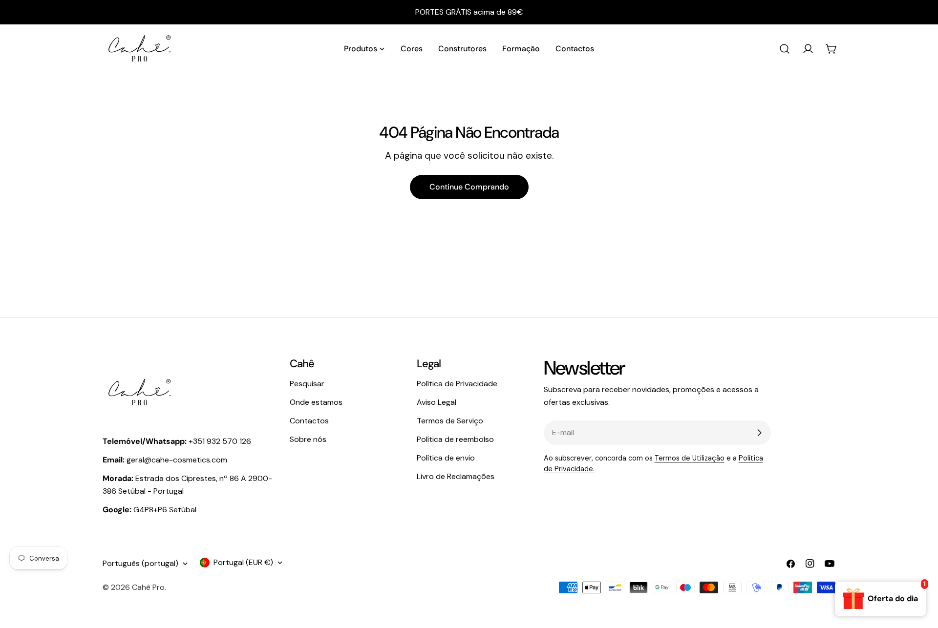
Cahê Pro (148, 587)
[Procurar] (784, 49)
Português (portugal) (140, 563)
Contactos (309, 421)
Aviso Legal (436, 402)
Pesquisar (307, 383)
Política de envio (446, 458)
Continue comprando (469, 187)
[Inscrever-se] (759, 432)
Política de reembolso (455, 439)
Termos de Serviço (450, 421)
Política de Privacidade (457, 383)
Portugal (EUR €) (243, 562)
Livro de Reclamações (455, 476)
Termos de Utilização (690, 458)
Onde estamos (316, 402)
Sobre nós (308, 439)
